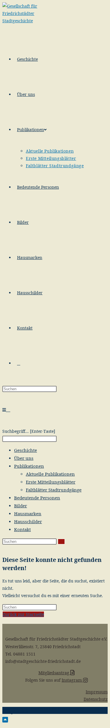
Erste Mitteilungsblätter (50, 482)
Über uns (23, 458)
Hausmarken (27, 513)
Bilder (20, 506)
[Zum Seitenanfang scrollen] (5, 719)
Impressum (97, 692)
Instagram (72, 680)
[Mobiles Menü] (4, 410)
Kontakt (22, 529)
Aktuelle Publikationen (50, 474)
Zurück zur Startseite (23, 614)
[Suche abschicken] (61, 541)
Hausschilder (28, 521)
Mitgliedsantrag (54, 672)
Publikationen (29, 466)
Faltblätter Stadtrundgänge (54, 490)
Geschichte (25, 450)
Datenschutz (96, 699)
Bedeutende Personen (37, 498)
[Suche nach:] (8, 410)
